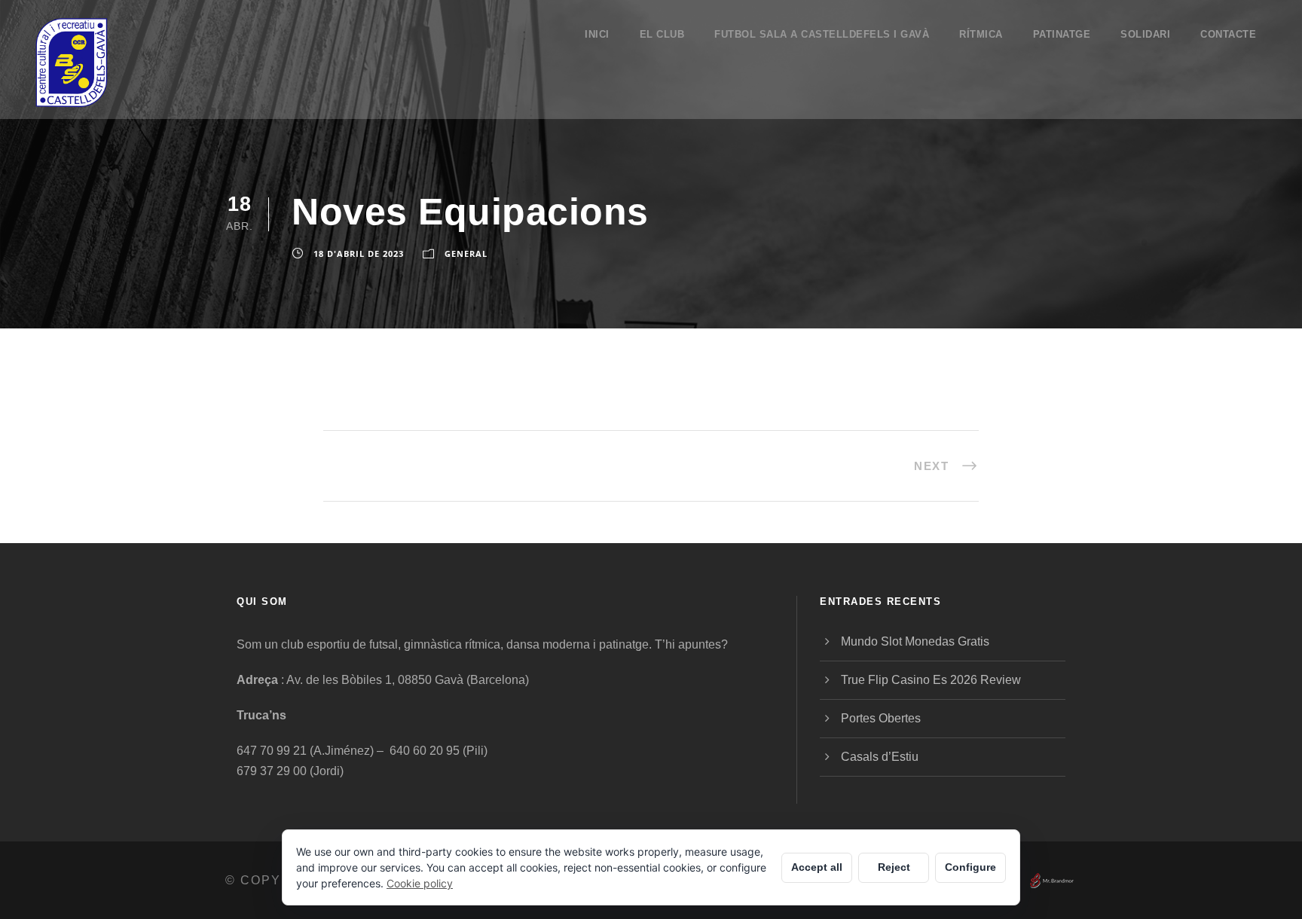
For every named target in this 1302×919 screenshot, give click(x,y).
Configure (970, 867)
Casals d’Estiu (879, 756)
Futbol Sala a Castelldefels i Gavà (821, 34)
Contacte (1228, 34)
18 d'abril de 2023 (358, 253)
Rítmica (981, 34)
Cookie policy (420, 883)
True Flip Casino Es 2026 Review (931, 679)
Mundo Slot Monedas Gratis (915, 641)
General (466, 253)
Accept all (816, 867)
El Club (662, 34)
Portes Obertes (881, 718)
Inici (597, 34)
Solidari (1145, 34)
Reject (894, 867)
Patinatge (1062, 34)
